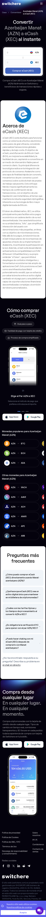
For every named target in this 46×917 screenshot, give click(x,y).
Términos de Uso (9, 846)
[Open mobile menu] (41, 3)
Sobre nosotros (36, 834)
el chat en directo (12, 665)
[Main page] (11, 3)
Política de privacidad (11, 833)
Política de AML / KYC (11, 842)
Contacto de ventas (37, 850)
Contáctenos (38, 844)
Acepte (23, 912)
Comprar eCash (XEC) (23, 70)
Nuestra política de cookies (19, 907)
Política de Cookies (10, 837)
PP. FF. (35, 840)
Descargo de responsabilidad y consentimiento (14, 852)
